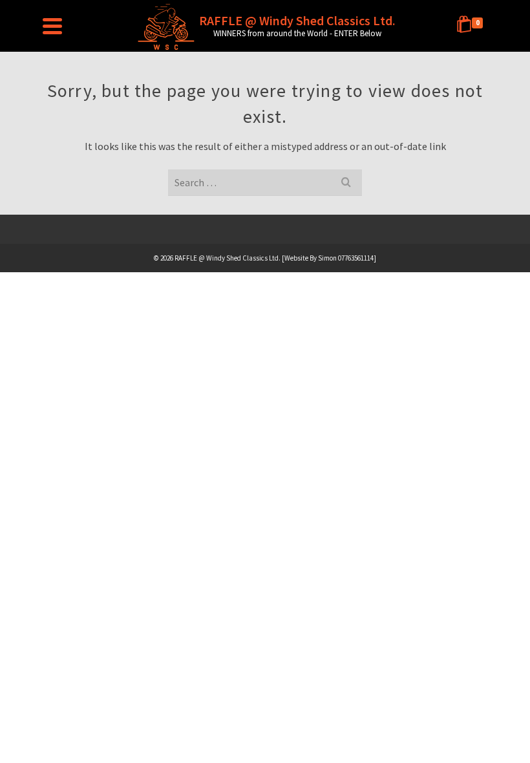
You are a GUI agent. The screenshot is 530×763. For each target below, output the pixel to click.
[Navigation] (52, 26)
